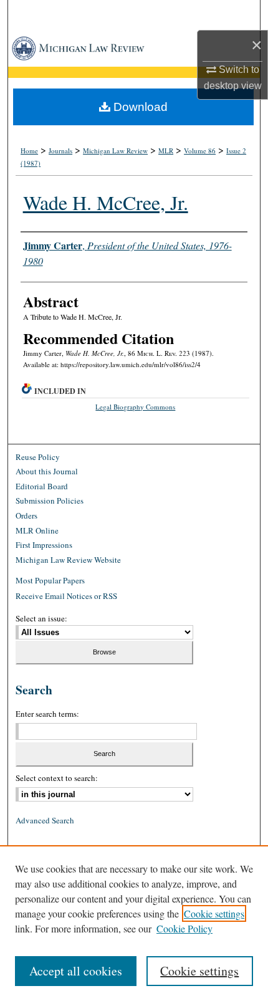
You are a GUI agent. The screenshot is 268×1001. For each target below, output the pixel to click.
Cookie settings (214, 913)
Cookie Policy (184, 928)
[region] (134, 923)
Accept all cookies (75, 970)
